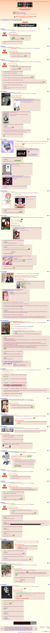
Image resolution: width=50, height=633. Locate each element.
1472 (20, 495)
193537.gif (20, 282)
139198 (38, 227)
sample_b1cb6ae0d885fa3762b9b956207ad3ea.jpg (12, 321)
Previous (2, 628)
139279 (20, 308)
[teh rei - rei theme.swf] (11, 60)
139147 (20, 606)
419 (31, 626)
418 (29, 626)
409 (10, 626)
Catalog (29, 1)
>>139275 (5, 159)
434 (7, 628)
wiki (23, 0)
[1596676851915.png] (12, 164)
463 (14, 630)
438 (16, 628)
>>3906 (5, 337)
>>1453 (10, 32)
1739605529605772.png (9, 290)
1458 (35, 61)
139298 (20, 314)
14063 (24, 378)
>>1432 (5, 522)
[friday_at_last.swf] (9, 470)
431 (29, 627)
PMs (46, 1)
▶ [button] (32, 30)
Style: (43, 631)
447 (7, 629)
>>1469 (5, 533)
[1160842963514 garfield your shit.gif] (17, 427)
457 (29, 629)
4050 (20, 351)
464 (16, 630)
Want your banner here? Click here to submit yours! (25, 27)
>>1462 (5, 86)
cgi (19, 0)
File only (47, 626)
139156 (20, 611)
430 (27, 627)
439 (18, 628)
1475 (28, 476)
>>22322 (5, 210)
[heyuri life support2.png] (12, 216)
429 (25, 627)
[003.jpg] (18, 228)
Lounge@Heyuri (3, 368)
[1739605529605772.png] (14, 290)
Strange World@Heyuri (6, 20)
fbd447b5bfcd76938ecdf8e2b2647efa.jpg (11, 451)
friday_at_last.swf (6, 470)
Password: (41, 627)
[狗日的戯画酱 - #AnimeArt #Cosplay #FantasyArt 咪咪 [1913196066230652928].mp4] (24, 399)
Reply (34, 30)
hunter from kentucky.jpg (7, 585)
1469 (20, 526)
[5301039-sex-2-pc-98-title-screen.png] (33, 149)
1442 (20, 520)
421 (7, 627)
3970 (32, 331)
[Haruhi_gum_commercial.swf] (14, 482)
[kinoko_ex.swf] (8, 29)
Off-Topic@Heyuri (3, 91)
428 (22, 627)
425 (16, 627)
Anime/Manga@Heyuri (4, 320)
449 (12, 629)
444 (29, 628)
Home (24, 1)
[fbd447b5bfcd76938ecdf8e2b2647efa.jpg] (19, 451)
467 (22, 630)
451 (16, 629)
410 (12, 626)
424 (14, 627)
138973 (32, 586)
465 (18, 630)
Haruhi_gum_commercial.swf (8, 482)
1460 (20, 71)
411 (14, 626)
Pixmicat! (26, 632)
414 (20, 626)
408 (7, 626)
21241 (32, 192)
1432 (29, 510)
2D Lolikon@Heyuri (3, 190)
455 (25, 629)
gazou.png (5, 191)
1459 (29, 66)
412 (16, 626)
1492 (20, 41)
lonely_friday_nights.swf (7, 47)
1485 (28, 35)
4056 (20, 361)
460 (7, 630)
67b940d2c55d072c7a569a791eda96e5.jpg (23, 100)
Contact (26, 1)
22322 (33, 196)
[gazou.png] (7, 191)
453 (20, 629)
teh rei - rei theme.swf (7, 60)
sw (14, 0)
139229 (31, 99)
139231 (27, 111)
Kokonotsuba (30, 632)
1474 (28, 471)
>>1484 (13, 37)
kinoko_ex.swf (5, 29)
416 (25, 626)
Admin (48, 1)
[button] (13, 192)
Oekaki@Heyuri (5, 19)
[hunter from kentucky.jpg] (12, 585)
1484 (30, 30)
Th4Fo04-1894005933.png (9, 256)
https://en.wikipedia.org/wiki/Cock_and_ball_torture (24, 461)
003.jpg (16, 228)
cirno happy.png (6, 140)
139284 (29, 163)
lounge (17, 0)
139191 (20, 556)
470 (29, 630)
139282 (28, 400)
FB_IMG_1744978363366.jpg (8, 92)
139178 (20, 439)
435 (10, 628)
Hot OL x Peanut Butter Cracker (21, 13)
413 (18, 626)
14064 (24, 382)
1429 (29, 504)
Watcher (44, 1)
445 (31, 628)
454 (22, 629)
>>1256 (5, 497)
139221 (30, 452)
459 (5, 630)
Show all (25, 14)
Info (35, 16)
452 (18, 629)
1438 (21, 515)
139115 (37, 217)
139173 (20, 550)
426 (18, 627)
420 (5, 627)
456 (27, 629)
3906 (41, 322)
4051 (20, 356)
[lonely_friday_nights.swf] (12, 47)
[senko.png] (8, 112)
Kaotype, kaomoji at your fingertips (21, 12)
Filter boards (25, 22)
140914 (20, 616)
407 (5, 626)
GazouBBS (19, 632)
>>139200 (15, 258)
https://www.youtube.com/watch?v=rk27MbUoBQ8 (23, 326)
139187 (20, 289)
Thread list (35, 1)
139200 (20, 245)
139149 (33, 273)
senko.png (6, 112)
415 (22, 626)
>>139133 (20, 547)
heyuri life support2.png (7, 216)
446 (5, 629)
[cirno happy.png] (9, 140)
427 (20, 627)
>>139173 (5, 558)
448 (10, 629)
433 (5, 628)
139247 (29, 443)
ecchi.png (18, 197)
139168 (34, 545)
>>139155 (11, 292)
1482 (35, 48)
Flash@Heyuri (2, 46)
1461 (20, 75)
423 (12, 627)
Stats (38, 1)
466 (20, 630)
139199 (20, 240)
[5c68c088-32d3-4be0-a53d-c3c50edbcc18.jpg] (22, 176)
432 (31, 627)
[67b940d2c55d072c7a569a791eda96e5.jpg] (32, 100)
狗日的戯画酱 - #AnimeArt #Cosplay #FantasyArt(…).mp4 (13, 399)
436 (12, 628)
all (1, 0)
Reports (41, 1)
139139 (30, 93)
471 (31, 630)
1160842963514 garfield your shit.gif (10, 427)
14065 (24, 388)
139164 (32, 577)
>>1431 (13, 511)
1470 (20, 531)
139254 (43, 141)
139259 (43, 421)
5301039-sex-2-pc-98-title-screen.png (25, 149)
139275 (34, 148)
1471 (22, 491)
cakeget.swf (5, 503)
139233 (20, 124)
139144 (33, 428)
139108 (20, 600)
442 (25, 628)
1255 (29, 483)
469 (27, 630)
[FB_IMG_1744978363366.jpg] (14, 92)
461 (10, 630)
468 (25, 630)
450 (14, 629)
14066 (19, 393)
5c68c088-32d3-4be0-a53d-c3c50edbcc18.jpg (13, 176)
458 (31, 629)
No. (28, 30)
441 (22, 628)
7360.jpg (4, 272)
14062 (24, 374)
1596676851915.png (8, 164)
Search (32, 1)
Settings (21, 1)
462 (12, 630)
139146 (20, 435)
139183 (41, 281)
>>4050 (14, 363)
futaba (23, 632)
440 (20, 628)
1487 (20, 84)
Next (36, 628)
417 (27, 626)
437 (14, 628)
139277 (20, 157)
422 (10, 627)
